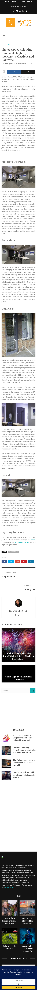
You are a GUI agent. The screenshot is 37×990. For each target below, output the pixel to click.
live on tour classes (22, 542)
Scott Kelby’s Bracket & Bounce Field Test (9, 921)
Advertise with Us (18, 6)
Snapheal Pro (8, 576)
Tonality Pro (29, 589)
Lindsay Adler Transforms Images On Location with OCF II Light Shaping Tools (27, 952)
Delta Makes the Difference (9, 947)
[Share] (14, 72)
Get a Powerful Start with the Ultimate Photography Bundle (24, 775)
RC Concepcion (8, 63)
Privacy (22, 2)
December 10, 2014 (21, 63)
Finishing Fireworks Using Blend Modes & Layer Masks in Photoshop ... (18, 656)
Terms (29, 2)
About (13, 2)
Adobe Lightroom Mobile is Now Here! (18, 678)
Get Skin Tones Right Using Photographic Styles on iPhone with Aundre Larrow (24, 751)
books (33, 540)
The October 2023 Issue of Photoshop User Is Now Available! (24, 762)
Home (7, 2)
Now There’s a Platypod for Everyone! (27, 921)
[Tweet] (28, 72)
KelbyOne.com (10, 887)
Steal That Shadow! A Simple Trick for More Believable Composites (22, 738)
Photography (6, 44)
